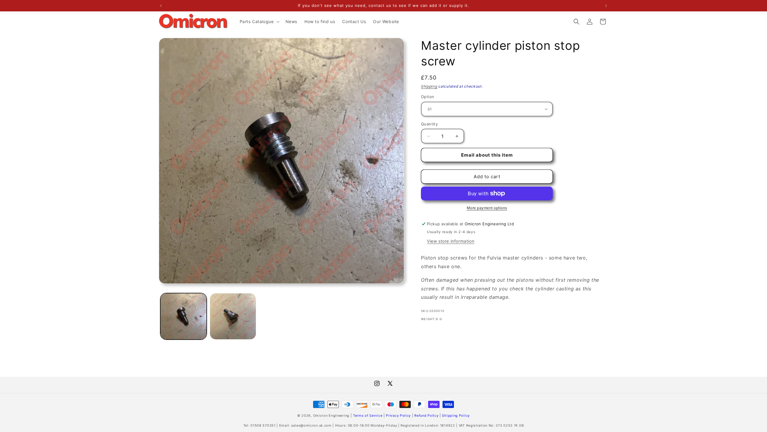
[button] (259, 21)
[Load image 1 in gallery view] (183, 316)
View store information (450, 241)
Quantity (429, 124)
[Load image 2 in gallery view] (233, 316)
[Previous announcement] (160, 5)
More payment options (487, 208)
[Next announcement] (606, 5)
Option (427, 96)
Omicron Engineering (331, 415)
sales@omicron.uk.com (311, 425)
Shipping (429, 86)
